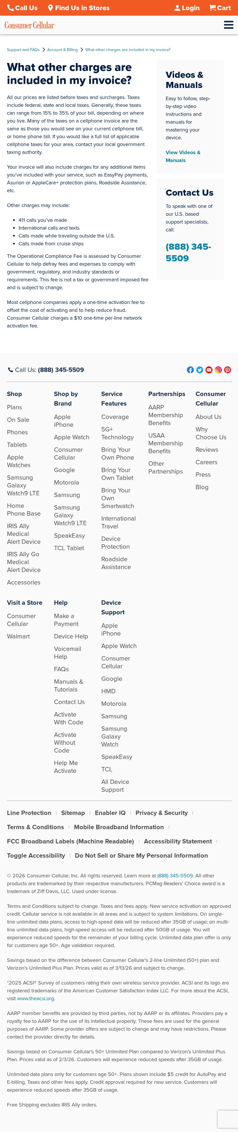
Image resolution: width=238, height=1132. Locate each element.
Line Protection (29, 813)
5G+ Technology (117, 433)
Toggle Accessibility (36, 855)
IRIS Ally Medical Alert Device (24, 534)
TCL (106, 769)
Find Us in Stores (82, 7)
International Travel (118, 522)
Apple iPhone (63, 421)
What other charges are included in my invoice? (127, 50)
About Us (208, 417)
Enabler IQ (110, 813)
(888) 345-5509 (188, 252)
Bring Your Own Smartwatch (117, 498)
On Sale (18, 420)
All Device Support (115, 785)
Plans (14, 407)
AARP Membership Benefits (165, 415)
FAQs (61, 669)
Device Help (71, 636)
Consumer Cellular (68, 453)
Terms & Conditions (35, 827)
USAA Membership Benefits (165, 443)
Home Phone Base (24, 509)
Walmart (18, 636)
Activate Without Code (65, 742)
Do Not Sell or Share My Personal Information (141, 855)
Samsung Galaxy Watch (114, 736)
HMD (108, 691)
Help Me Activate (66, 767)
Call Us (26, 7)
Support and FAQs (23, 50)
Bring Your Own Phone (117, 453)
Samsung (67, 495)
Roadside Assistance (116, 563)
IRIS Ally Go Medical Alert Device (24, 562)
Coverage (115, 417)
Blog (202, 487)
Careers (206, 462)
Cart (224, 7)
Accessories (23, 582)
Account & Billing (62, 50)
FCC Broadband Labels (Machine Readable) (70, 841)
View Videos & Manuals (183, 156)
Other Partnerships (165, 467)
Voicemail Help (67, 653)
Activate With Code (68, 718)
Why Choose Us (211, 433)
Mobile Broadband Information (119, 827)
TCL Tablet (69, 548)
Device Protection (115, 542)
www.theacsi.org (35, 998)
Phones (17, 432)
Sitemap (73, 813)
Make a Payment (66, 620)
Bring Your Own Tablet (117, 474)
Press (203, 474)
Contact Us (69, 702)
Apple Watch (71, 437)
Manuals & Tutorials (68, 685)
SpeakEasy (69, 535)
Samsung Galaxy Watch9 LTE (23, 485)
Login (191, 7)
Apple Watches (18, 461)
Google (64, 470)
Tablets (17, 445)
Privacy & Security (162, 813)
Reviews (207, 449)
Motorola (66, 482)
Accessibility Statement (178, 841)
